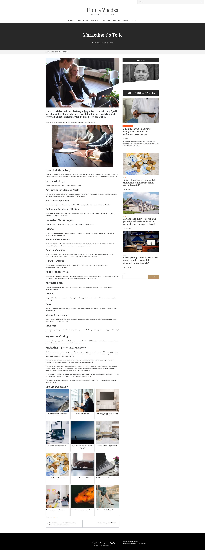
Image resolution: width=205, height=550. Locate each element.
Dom (79, 20)
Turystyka (116, 20)
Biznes (70, 20)
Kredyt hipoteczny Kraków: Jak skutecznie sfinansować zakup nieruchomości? (139, 182)
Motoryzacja (95, 20)
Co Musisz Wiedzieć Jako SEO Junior (105, 523)
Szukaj (124, 274)
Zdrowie (125, 20)
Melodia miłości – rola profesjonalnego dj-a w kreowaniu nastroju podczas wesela (62, 524)
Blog (55, 517)
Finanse (86, 20)
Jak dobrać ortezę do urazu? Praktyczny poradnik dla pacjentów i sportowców (137, 131)
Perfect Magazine (132, 543)
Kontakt (134, 20)
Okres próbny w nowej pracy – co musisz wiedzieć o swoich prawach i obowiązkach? (140, 260)
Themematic (142, 543)
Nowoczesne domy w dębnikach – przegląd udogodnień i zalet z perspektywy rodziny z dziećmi (140, 221)
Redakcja (111, 42)
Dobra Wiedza (102, 9)
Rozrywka (106, 20)
